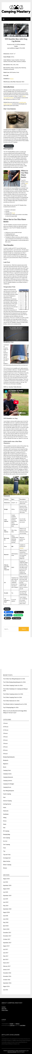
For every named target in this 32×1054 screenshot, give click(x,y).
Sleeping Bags (6, 834)
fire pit (13, 213)
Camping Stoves (7, 787)
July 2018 (5, 915)
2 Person (5, 733)
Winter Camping (7, 864)
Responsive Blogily (12, 1052)
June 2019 (5, 902)
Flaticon (17, 1023)
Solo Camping (6, 837)
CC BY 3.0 (12, 1025)
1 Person (5, 723)
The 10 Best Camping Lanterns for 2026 (13, 694)
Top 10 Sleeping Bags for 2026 (10, 707)
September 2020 (7, 885)
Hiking (4, 817)
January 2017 (6, 969)
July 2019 (5, 898)
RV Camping (6, 831)
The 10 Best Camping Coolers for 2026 (13, 685)
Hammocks (5, 810)
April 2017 (5, 959)
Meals (4, 824)
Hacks (4, 807)
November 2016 (7, 976)
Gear (4, 797)
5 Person (5, 743)
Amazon (12, 78)
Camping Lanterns (7, 780)
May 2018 (5, 922)
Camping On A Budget (8, 784)
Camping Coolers (7, 773)
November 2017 (7, 936)
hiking (26, 183)
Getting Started (7, 804)
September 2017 (7, 942)
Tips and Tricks (6, 854)
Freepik (11, 1023)
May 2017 (5, 956)
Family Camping (7, 794)
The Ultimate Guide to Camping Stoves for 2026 (15, 704)
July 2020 (5, 892)
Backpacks (5, 760)
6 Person (5, 746)
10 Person (5, 726)
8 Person (5, 750)
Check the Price (8, 146)
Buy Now (7, 609)
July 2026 (5, 882)
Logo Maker (22, 1025)
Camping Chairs (7, 770)
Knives (4, 821)
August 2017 (6, 946)
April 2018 (5, 925)
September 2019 (7, 895)
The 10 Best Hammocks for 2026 (11, 700)
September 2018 (7, 909)
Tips (4, 851)
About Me (4, 1008)
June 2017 (5, 952)
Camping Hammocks (8, 777)
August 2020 (6, 888)
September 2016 (7, 983)
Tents (4, 847)
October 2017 (6, 939)
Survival (5, 841)
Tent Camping (6, 844)
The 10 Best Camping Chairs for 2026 (12, 697)
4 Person (5, 740)
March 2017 (6, 962)
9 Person (5, 753)
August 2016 (6, 986)
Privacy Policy (5, 1010)
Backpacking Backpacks (9, 757)
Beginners (5, 763)
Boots (4, 767)
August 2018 (6, 912)
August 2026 (6, 878)
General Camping (7, 800)
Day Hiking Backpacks (8, 790)
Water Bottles (6, 861)
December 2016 (7, 973)
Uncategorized (6, 858)
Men (4, 827)
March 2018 (6, 929)
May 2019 (5, 905)
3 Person (5, 736)
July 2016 (5, 989)
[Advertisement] (16, 653)
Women (5, 868)
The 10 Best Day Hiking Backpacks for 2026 (14, 678)
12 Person (5, 730)
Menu (27, 19)
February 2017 (6, 966)
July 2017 (5, 949)
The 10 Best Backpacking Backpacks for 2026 (14, 682)
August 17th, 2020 (20, 48)
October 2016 (6, 979)
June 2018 (5, 919)
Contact (4, 1006)
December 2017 (7, 932)
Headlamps (6, 814)
